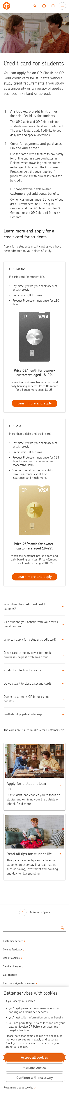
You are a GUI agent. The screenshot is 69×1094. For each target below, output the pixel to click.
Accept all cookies (34, 1057)
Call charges (10, 974)
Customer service (13, 941)
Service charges (12, 966)
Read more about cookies (18, 1087)
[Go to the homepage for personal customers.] (6, 6)
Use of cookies (11, 958)
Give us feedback (12, 949)
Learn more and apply (34, 403)
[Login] (52, 5)
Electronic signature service (19, 983)
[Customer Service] (43, 5)
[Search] (34, 5)
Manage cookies (34, 1067)
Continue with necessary (34, 1077)
